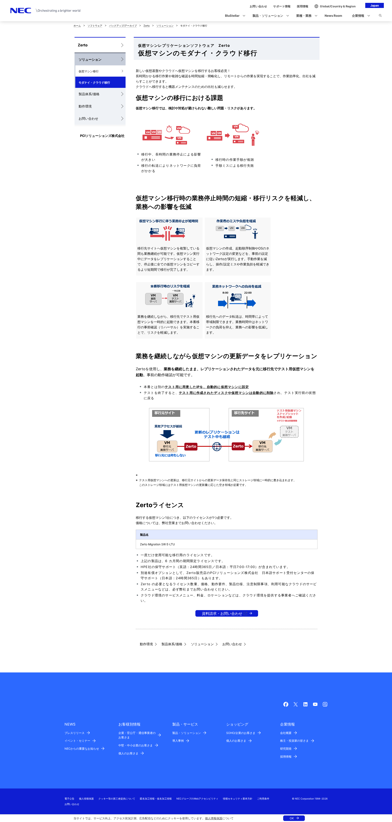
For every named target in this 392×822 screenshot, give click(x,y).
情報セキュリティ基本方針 (237, 798)
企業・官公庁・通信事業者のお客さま (137, 735)
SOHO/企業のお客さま (240, 733)
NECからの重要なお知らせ (82, 748)
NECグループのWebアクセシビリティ (197, 798)
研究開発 (286, 748)
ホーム (77, 25)
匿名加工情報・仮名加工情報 (156, 798)
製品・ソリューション (186, 733)
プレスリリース (75, 733)
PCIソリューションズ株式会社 (102, 136)
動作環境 (85, 106)
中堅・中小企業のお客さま (135, 745)
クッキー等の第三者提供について (116, 798)
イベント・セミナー (77, 740)
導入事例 (178, 740)
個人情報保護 (213, 818)
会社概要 (286, 733)
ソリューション (165, 25)
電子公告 (69, 798)
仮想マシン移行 (89, 71)
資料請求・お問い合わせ (222, 613)
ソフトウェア (95, 25)
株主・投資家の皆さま (294, 740)
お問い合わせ (88, 118)
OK (292, 818)
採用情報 (286, 756)
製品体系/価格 (89, 94)
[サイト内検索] (380, 16)
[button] (234, 15)
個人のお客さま (128, 753)
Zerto (147, 25)
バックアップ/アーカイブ (123, 25)
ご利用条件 (263, 798)
